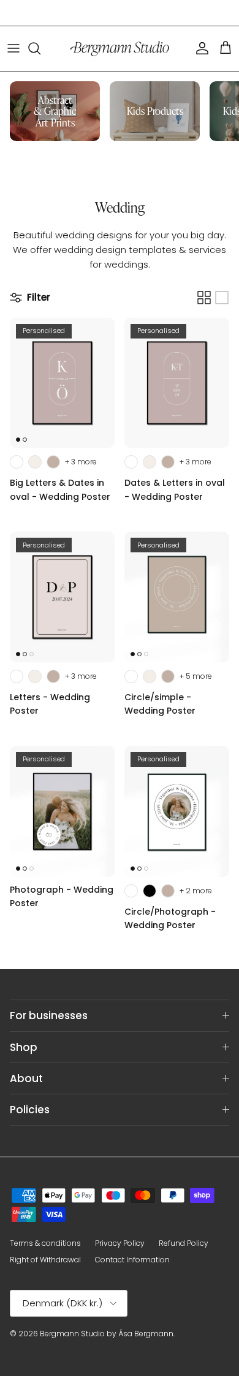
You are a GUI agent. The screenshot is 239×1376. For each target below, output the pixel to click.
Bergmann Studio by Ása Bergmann (106, 1333)
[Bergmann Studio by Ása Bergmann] (119, 48)
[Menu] (13, 48)
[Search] (40, 48)
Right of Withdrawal (45, 1259)
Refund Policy (183, 1243)
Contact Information (132, 1259)
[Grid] (204, 297)
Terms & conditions (45, 1243)
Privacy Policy (120, 1243)
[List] (221, 297)
